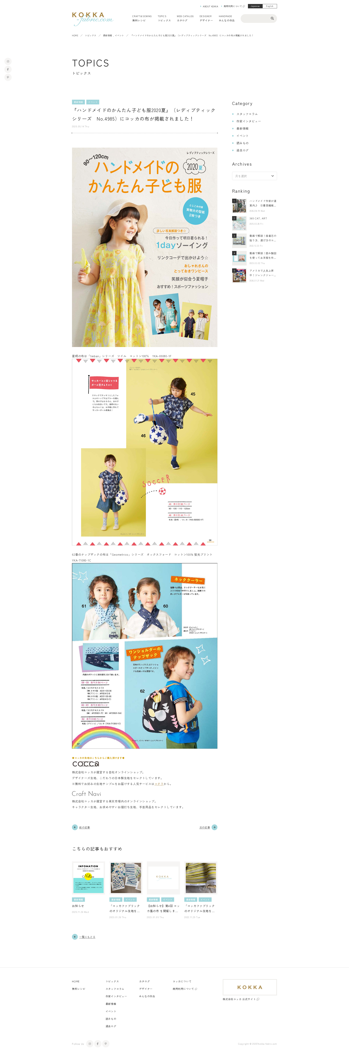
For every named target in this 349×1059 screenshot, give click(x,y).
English (269, 6)
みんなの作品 (227, 20)
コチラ (159, 784)
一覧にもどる (87, 937)
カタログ (182, 20)
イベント (119, 35)
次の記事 (204, 827)
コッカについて (182, 981)
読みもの (242, 143)
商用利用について (233, 6)
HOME (75, 35)
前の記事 (84, 827)
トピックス (90, 35)
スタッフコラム (247, 114)
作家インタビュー (248, 121)
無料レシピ (78, 989)
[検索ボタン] (272, 18)
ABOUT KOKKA (210, 6)
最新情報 (107, 35)
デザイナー (206, 20)
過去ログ (242, 150)
